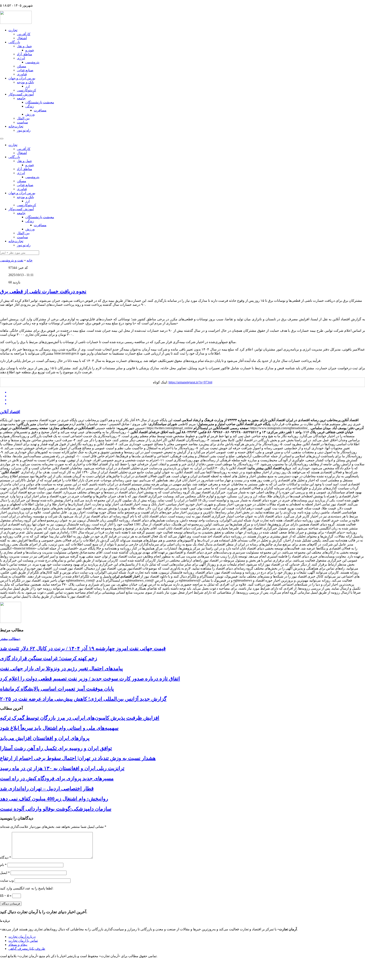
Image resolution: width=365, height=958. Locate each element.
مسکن (21, 66)
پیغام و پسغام (17, 944)
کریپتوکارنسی (26, 90)
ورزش (30, 114)
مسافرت (40, 110)
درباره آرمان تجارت (21, 936)
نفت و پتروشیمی (11, 260)
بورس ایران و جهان (21, 78)
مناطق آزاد (24, 54)
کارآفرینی (23, 34)
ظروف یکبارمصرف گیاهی (26, 948)
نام (3, 865)
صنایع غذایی (25, 70)
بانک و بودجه (25, 82)
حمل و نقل (24, 46)
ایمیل (5, 872)
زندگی (29, 106)
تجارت (12, 30)
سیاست (22, 122)
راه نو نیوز (24, 130)
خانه (30, 260)
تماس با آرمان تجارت (23, 940)
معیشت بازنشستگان (39, 102)
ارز (27, 86)
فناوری (22, 74)
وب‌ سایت (7, 880)
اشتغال (22, 38)
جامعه (21, 98)
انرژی (21, 58)
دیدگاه (5, 857)
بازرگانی (14, 42)
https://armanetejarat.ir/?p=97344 (190, 382)
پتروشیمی (32, 62)
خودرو (29, 50)
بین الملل (23, 118)
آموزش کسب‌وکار (21, 94)
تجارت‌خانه (15, 126)
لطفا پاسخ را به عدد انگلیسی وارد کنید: (26, 888)
